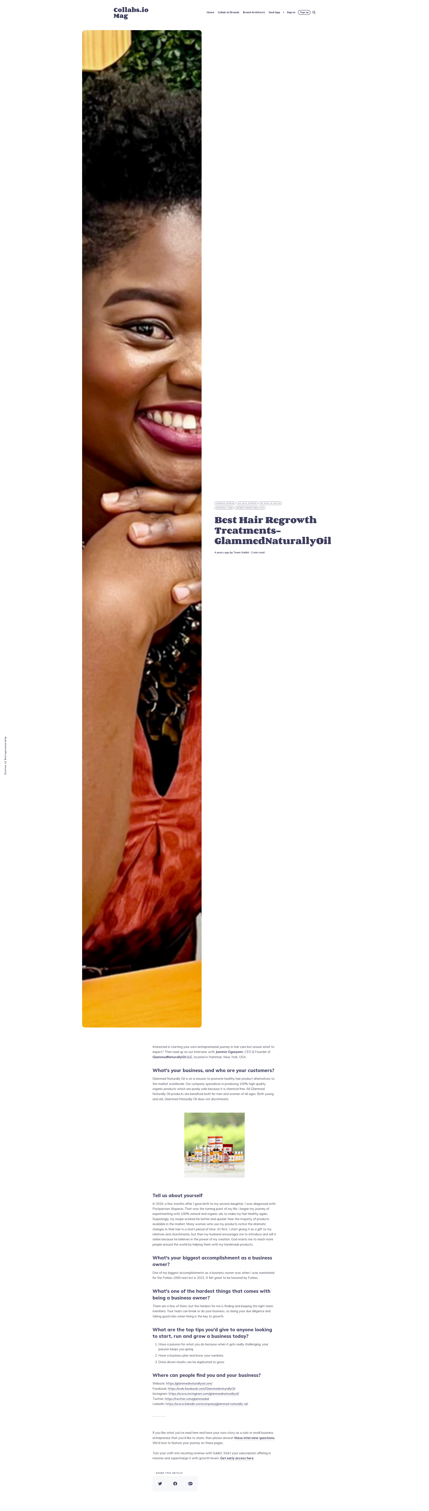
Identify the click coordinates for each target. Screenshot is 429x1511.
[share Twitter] (160, 1484)
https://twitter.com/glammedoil (187, 1399)
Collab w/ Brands (228, 12)
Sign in (291, 12)
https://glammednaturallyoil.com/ (189, 1383)
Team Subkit (241, 552)
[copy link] (190, 1484)
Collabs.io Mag (131, 12)
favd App (274, 12)
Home (210, 12)
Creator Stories (225, 503)
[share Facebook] (175, 1484)
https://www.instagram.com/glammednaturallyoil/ (204, 1394)
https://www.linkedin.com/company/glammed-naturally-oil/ (207, 1404)
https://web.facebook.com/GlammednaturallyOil (201, 1389)
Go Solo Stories (247, 503)
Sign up (304, 12)
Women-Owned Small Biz (250, 508)
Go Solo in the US (270, 503)
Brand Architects (254, 12)
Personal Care (224, 508)
